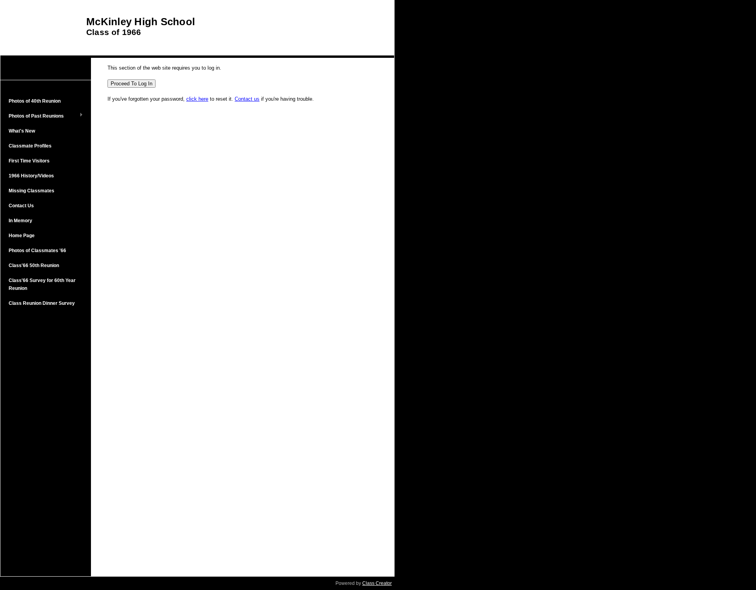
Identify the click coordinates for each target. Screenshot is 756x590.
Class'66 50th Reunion (34, 265)
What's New (22, 131)
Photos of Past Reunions (34, 116)
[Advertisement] (45, 441)
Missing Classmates (31, 191)
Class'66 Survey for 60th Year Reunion (42, 284)
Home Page (22, 235)
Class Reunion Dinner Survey (42, 303)
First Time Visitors (29, 161)
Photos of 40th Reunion (35, 101)
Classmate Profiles (30, 146)
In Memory (20, 220)
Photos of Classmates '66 (37, 250)
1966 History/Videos (31, 176)
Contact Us (21, 205)
